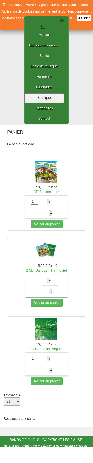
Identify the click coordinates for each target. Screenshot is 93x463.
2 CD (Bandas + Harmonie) (46, 270)
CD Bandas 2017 (46, 191)
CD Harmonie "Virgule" (46, 348)
